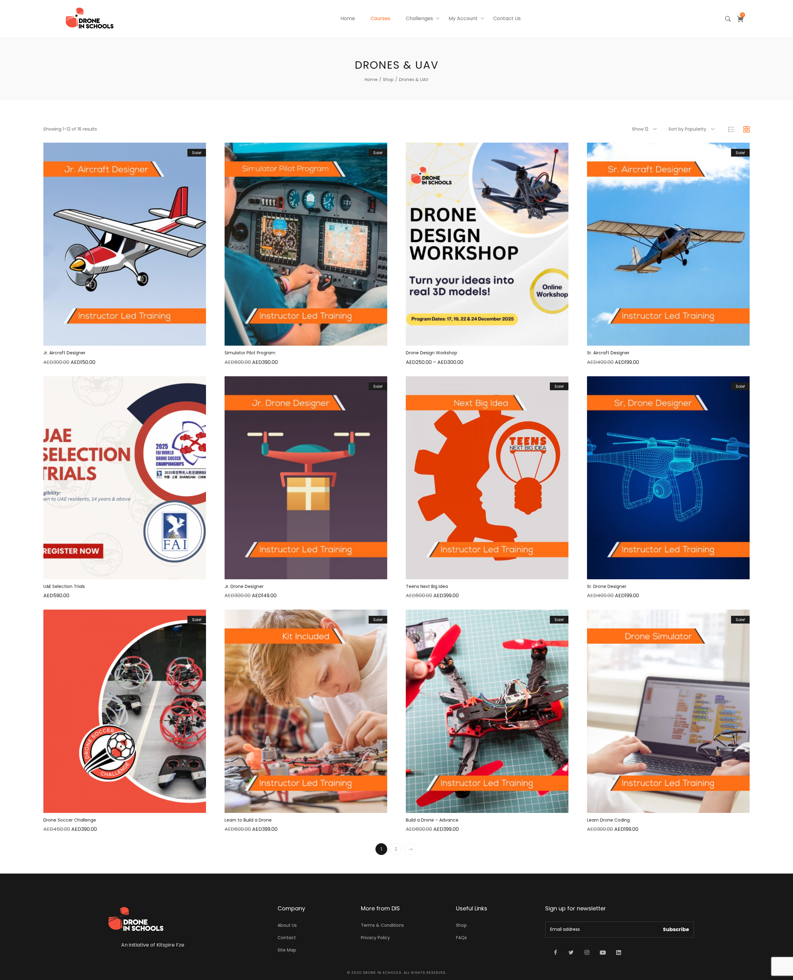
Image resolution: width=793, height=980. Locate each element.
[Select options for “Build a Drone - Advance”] (464, 806)
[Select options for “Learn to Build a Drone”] (282, 806)
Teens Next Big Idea (427, 586)
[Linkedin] (618, 952)
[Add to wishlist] (132, 339)
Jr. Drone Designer (244, 586)
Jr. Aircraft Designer (64, 353)
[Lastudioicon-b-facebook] (555, 952)
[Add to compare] (148, 339)
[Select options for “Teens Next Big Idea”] (464, 573)
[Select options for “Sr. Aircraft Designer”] (645, 339)
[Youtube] (602, 952)
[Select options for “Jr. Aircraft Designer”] (101, 339)
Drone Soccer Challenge (69, 820)
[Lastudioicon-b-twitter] (571, 952)
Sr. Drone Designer (606, 586)
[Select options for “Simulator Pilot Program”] (282, 339)
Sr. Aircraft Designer (608, 353)
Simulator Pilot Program (250, 353)
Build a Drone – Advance (432, 820)
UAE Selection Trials (64, 586)
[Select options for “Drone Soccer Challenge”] (101, 806)
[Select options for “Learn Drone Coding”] (645, 806)
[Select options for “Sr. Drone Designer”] (645, 573)
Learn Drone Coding (608, 820)
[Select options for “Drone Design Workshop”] (464, 339)
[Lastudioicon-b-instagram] (587, 952)
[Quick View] (117, 339)
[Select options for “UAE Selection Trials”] (101, 573)
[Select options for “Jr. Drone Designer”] (282, 573)
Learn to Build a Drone (248, 820)
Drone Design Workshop (431, 353)
